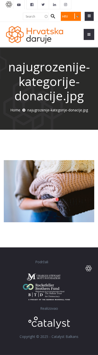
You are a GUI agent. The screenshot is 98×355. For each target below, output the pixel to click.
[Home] (36, 34)
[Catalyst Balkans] (32, 4)
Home (15, 110)
